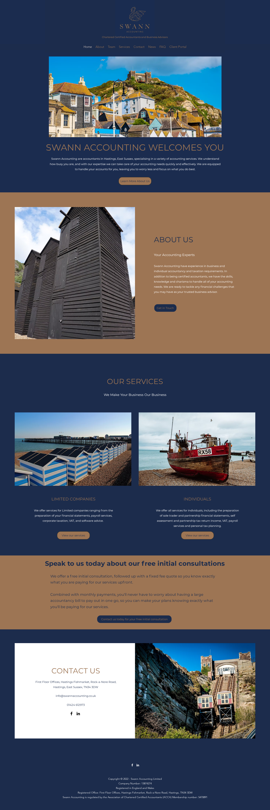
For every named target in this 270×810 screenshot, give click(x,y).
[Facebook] (71, 713)
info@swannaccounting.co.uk (76, 696)
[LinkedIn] (78, 713)
